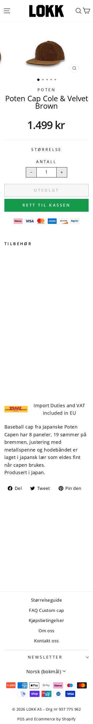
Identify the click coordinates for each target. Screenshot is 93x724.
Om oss (46, 631)
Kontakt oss (46, 641)
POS (21, 719)
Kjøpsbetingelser (46, 620)
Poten (46, 89)
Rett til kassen (46, 205)
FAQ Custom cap (46, 610)
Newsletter (45, 657)
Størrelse (46, 149)
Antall (46, 161)
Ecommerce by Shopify (55, 719)
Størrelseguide (46, 600)
